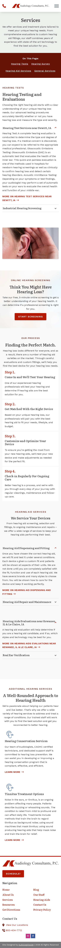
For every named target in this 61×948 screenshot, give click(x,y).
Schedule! (13, 873)
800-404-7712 (14, 930)
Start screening (30, 316)
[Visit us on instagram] (28, 936)
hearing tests (19, 64)
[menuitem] (15, 890)
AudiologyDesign (26, 945)
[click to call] (4, 6)
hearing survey (40, 64)
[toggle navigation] (56, 6)
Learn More (12, 772)
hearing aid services (18, 71)
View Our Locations (17, 925)
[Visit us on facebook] (33, 936)
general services (44, 71)
